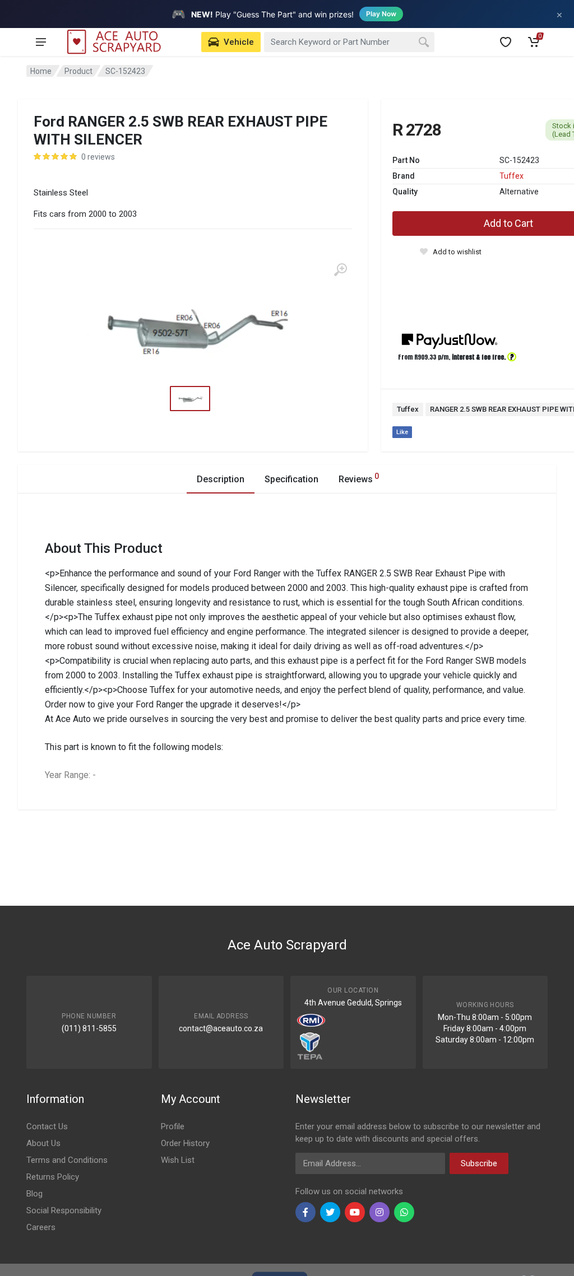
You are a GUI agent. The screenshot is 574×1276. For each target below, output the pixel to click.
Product (78, 71)
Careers (40, 1227)
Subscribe (479, 1163)
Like (402, 432)
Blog (34, 1194)
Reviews (359, 478)
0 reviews (98, 156)
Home (41, 71)
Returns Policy (52, 1177)
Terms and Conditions (67, 1160)
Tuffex (511, 175)
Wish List (178, 1160)
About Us (43, 1143)
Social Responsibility (63, 1210)
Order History (185, 1143)
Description (220, 479)
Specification (291, 479)
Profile (172, 1126)
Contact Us (47, 1126)
